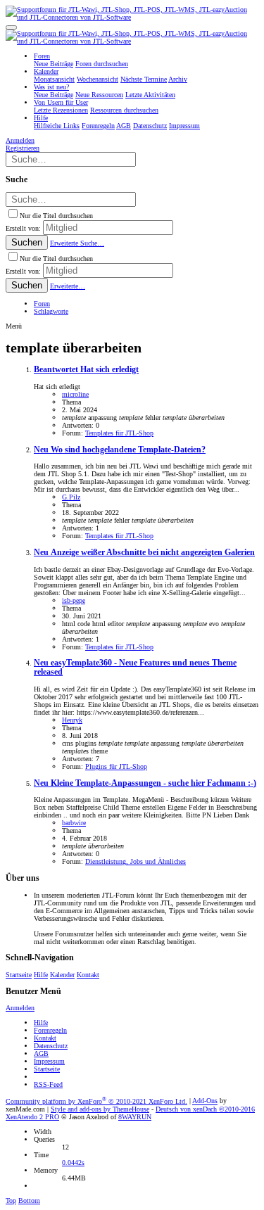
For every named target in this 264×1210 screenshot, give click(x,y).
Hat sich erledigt (86, 369)
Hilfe (41, 975)
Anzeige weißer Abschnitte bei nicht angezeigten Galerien (144, 552)
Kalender (62, 975)
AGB (41, 1053)
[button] (11, 27)
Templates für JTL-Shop (119, 433)
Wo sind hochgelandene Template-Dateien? (120, 449)
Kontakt (88, 975)
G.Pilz (71, 497)
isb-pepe (73, 600)
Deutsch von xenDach (205, 1109)
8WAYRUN (134, 1117)
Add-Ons (205, 1101)
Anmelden (20, 1008)
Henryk (72, 720)
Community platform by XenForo (96, 1101)
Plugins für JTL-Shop (116, 766)
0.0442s (73, 1162)
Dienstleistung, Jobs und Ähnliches (135, 861)
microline (75, 394)
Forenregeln (50, 1030)
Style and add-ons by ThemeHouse (100, 1109)
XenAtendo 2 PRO (32, 1117)
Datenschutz (51, 1046)
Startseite (19, 975)
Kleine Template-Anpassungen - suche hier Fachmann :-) (145, 783)
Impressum (49, 1061)
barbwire (74, 823)
